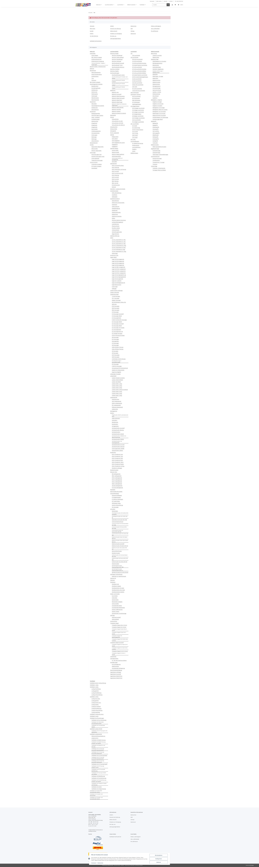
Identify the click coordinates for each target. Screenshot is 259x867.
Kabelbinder (114, 210)
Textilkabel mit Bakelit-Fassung (98, 740)
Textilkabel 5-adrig (94, 716)
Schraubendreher (96, 133)
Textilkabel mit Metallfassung (98, 776)
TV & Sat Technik (93, 162)
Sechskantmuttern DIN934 (118, 439)
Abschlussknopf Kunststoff (118, 63)
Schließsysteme (156, 160)
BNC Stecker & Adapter (97, 57)
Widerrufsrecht (113, 31)
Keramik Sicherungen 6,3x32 (98, 156)
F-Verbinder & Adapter (97, 164)
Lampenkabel (113, 376)
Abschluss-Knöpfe (114, 53)
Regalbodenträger (155, 148)
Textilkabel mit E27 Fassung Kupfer (99, 764)
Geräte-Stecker (115, 599)
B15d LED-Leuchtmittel (137, 59)
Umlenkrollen (113, 656)
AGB (132, 28)
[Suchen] (168, 4)
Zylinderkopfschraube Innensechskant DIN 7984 (117, 566)
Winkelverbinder (156, 94)
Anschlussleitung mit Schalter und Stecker (119, 77)
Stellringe (112, 615)
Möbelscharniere (156, 80)
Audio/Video (92, 53)
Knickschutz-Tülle (114, 255)
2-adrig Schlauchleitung (97, 694)
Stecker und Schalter (115, 594)
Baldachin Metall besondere (118, 96)
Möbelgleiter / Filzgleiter (156, 99)
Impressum (93, 862)
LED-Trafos (134, 86)
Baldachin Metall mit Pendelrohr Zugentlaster (119, 104)
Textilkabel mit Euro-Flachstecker (99, 720)
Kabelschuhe (115, 214)
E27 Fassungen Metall (117, 325)
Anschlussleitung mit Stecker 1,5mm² (118, 87)
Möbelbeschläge (154, 59)
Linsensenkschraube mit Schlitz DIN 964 (120, 534)
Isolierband (114, 204)
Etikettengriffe (156, 127)
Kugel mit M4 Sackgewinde (118, 261)
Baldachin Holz (115, 92)
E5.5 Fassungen (115, 339)
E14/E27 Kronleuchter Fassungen (119, 319)
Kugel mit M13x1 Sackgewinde (119, 271)
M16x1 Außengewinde (117, 481)
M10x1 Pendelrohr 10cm (117, 456)
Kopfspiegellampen (136, 104)
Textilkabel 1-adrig (94, 685)
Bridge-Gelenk (115, 136)
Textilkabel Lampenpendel (96, 734)
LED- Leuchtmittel (135, 123)
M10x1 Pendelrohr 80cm (117, 460)
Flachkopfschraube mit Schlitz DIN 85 (119, 517)
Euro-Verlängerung (116, 664)
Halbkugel (114, 288)
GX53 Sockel (135, 135)
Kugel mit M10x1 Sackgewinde (119, 269)
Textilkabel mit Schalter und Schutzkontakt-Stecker (96, 798)
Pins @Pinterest (154, 31)
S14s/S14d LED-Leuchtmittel (138, 90)
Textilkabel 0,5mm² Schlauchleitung (98, 683)
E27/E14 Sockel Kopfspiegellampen (140, 77)
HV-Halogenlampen (135, 106)
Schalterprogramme (96, 131)
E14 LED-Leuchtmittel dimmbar (139, 63)
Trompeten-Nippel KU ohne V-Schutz (119, 654)
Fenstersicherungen (157, 158)
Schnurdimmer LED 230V (117, 123)
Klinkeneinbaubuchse (96, 59)
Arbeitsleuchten (115, 399)
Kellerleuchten (95, 121)
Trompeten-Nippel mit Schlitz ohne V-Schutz (120, 640)
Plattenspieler (95, 94)
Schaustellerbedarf (114, 493)
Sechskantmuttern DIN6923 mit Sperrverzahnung (119, 436)
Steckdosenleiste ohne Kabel (118, 590)
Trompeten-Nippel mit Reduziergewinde (117, 636)
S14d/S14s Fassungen (117, 366)
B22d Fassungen (115, 308)
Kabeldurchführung (114, 235)
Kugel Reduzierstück (116, 284)
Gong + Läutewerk (96, 117)
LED (131, 53)
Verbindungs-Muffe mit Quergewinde (117, 159)
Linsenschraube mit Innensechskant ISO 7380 (120, 524)
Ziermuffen (114, 161)
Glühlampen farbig (116, 503)
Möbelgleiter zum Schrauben (159, 111)
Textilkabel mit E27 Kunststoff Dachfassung (98, 770)
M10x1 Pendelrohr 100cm (117, 462)
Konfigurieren (158, 858)
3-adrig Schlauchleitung (97, 710)
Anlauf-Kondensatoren (97, 74)
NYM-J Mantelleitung (116, 192)
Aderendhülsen (115, 200)
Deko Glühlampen (135, 92)
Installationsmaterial (115, 198)
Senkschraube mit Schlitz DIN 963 (119, 561)
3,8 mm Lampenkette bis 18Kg (118, 243)
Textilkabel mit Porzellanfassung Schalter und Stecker (99, 780)
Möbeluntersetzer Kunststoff (159, 115)
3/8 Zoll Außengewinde (117, 485)
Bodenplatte (113, 115)
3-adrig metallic (95, 704)
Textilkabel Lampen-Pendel (96, 728)
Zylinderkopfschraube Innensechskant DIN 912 (117, 569)
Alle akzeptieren (158, 855)
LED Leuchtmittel (134, 57)
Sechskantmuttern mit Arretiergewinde (117, 442)
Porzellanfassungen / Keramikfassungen (116, 361)
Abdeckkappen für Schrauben (159, 61)
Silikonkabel (114, 196)
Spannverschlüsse (157, 90)
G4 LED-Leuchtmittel (136, 78)
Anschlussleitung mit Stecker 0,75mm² (118, 81)
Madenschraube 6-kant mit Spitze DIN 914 (119, 537)
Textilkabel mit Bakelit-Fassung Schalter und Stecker (98, 742)
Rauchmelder (95, 129)
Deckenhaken (115, 511)
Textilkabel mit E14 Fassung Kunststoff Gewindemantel (98, 749)
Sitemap (132, 31)
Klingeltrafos (94, 127)
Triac (93, 78)
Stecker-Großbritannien (117, 609)
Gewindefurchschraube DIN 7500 (119, 519)
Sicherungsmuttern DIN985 (118, 448)
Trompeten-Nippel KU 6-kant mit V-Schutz (120, 645)
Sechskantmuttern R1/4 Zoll (118, 444)
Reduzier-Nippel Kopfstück (118, 154)
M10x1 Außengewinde (117, 477)
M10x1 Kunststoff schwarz (118, 165)
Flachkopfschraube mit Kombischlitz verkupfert (120, 513)
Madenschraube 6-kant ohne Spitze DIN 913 (120, 541)
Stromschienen (113, 621)
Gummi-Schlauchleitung (117, 505)
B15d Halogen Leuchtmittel (138, 108)
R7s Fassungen (115, 364)
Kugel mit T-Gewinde (116, 280)
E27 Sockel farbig (116, 501)
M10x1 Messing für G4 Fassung (119, 169)
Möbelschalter (156, 57)
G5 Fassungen (115, 351)
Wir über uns (113, 36)
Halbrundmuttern (116, 418)
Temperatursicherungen (97, 160)
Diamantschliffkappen (117, 495)
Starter (133, 151)
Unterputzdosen (115, 230)
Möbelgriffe (153, 121)
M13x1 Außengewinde (117, 479)
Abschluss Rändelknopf (117, 59)
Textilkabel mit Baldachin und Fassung (98, 746)
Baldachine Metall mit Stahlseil (119, 113)
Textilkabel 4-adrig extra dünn (97, 714)
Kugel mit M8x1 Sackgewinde (118, 267)
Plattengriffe (155, 137)
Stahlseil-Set (113, 578)
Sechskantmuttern (116, 432)
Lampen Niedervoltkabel (117, 379)
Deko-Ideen (94, 103)
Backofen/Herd (95, 86)
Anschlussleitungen (114, 73)
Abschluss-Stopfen (114, 71)
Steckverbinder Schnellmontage (119, 613)
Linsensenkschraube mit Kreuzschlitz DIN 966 (117, 531)
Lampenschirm (95, 738)
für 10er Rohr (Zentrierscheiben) (119, 660)
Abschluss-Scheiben (114, 69)
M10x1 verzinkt (115, 171)
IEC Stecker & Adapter (96, 166)
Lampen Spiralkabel (116, 381)
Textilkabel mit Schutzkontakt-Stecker (98, 726)
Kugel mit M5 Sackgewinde (118, 263)
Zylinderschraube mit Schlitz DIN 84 (120, 572)
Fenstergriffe (155, 129)
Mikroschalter (95, 148)
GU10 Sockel (135, 131)
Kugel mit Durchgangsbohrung (119, 275)
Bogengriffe (155, 123)
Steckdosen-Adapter (116, 586)
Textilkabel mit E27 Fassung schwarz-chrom (98, 766)
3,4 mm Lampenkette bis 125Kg (119, 251)
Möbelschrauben (156, 82)
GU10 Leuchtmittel (136, 120)
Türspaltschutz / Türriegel (158, 162)
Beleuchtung (154, 53)
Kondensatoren (95, 76)
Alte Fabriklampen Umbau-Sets (119, 302)
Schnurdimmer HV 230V (117, 121)
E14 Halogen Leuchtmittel (138, 110)
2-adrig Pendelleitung (96, 692)
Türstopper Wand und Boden (159, 170)
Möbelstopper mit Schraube (159, 113)
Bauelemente (93, 70)
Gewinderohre (113, 163)
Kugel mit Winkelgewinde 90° (118, 282)
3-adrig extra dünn (96, 698)
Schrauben (112, 509)
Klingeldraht (94, 123)
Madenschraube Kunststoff (118, 543)
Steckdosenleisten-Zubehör (118, 592)
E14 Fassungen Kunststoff (118, 314)
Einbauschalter (113, 129)
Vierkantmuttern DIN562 (117, 450)
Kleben (113, 218)
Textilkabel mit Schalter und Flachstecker (96, 794)
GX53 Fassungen (115, 357)
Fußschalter (114, 597)
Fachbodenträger (156, 150)
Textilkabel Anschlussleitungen (97, 718)
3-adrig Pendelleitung (96, 708)
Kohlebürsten (95, 90)
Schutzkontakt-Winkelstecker (118, 607)
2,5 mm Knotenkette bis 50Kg (118, 249)
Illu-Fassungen (115, 507)
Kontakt (165, 1)
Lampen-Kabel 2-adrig (117, 385)
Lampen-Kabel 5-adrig (117, 393)
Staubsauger (94, 96)
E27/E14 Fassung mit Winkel (118, 335)
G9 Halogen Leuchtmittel (137, 116)
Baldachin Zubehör (116, 111)
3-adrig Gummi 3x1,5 (96, 702)
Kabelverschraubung (116, 216)
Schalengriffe (156, 139)
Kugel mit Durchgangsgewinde (119, 276)
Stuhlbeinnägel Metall (158, 119)
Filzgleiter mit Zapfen (157, 105)
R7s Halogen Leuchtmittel (138, 121)
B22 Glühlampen (136, 98)
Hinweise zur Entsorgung (116, 33)
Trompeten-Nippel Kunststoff (117, 642)
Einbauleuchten (113, 127)
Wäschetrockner (95, 97)
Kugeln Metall (113, 257)
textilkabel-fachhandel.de (95, 41)
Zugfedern (155, 97)
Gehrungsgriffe (156, 133)
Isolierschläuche (115, 206)
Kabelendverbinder (116, 212)
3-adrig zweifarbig (96, 712)
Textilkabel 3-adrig (94, 696)
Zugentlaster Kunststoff (115, 674)
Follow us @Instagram (156, 26)
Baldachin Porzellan (116, 109)
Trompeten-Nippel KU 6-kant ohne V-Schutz (119, 648)
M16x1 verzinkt (115, 179)
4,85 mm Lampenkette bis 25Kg (119, 245)
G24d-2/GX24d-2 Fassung (117, 347)
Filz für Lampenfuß (114, 132)
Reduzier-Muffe (115, 152)
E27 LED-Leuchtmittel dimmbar (139, 69)
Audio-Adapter (95, 55)
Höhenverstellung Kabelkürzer (98, 736)
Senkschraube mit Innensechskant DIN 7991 (119, 555)
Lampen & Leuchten (157, 55)
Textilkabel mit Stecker (97, 786)
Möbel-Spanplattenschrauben (159, 146)
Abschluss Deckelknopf (117, 55)
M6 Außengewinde (116, 474)
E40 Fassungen (115, 337)
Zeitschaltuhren (95, 109)
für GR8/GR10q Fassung (137, 143)
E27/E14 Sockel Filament (137, 129)
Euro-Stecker (115, 595)
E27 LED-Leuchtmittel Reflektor (139, 71)
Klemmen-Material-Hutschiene (119, 220)
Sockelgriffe (155, 140)
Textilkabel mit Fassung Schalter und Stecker (99, 773)
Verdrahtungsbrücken (117, 232)
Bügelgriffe (155, 125)
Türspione (155, 164)
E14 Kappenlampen (116, 497)
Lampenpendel (113, 397)
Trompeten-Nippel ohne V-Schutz (119, 625)
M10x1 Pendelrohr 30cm (117, 458)
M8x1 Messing (115, 181)
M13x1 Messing (115, 175)
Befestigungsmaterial (157, 63)
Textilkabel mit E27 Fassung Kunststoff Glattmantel (98, 761)
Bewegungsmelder (96, 113)
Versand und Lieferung (115, 28)
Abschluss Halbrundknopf (118, 57)
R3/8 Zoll (114, 187)
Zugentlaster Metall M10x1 (116, 676)
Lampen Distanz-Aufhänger (116, 290)
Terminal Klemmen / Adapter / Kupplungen (98, 64)
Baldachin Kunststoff (116, 94)
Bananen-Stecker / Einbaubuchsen (98, 66)
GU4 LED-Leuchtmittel (137, 82)
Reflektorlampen (134, 153)
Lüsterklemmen (115, 224)
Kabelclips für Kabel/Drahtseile (119, 576)
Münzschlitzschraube (117, 551)
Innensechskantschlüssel (117, 521)
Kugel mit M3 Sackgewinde (118, 259)
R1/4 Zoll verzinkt (116, 185)
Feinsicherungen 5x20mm (97, 115)
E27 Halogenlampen (136, 114)
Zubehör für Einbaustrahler (118, 370)
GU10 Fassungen (115, 355)
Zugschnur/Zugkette (116, 372)
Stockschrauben (115, 563)
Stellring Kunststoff (116, 617)
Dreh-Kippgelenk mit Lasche (118, 142)
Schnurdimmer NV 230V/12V (118, 125)
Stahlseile (112, 580)
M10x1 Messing (115, 167)
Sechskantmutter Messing (118, 430)
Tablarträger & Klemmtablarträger (160, 154)
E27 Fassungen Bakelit (117, 321)
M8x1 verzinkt (115, 183)
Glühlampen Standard (136, 94)
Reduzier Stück (113, 472)
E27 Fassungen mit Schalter (118, 327)
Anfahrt (171, 1)
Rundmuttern (115, 424)
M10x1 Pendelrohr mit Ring (118, 466)
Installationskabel (95, 119)
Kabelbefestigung (116, 208)
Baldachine (112, 90)
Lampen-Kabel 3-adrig (117, 387)
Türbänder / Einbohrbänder (159, 168)
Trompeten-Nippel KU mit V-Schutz (120, 651)
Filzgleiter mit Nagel (157, 101)
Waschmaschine (95, 99)
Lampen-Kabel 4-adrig (117, 391)
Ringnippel (112, 489)
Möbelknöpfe (156, 135)
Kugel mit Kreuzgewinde (117, 278)
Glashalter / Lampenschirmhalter (117, 189)
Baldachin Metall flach (117, 100)
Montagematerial (156, 86)
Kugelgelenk (114, 146)
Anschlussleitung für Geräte (118, 75)
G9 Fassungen (115, 353)
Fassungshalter (115, 341)
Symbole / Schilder (157, 92)
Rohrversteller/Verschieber (116, 491)
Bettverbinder (156, 65)
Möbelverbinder (156, 84)
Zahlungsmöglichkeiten (115, 38)
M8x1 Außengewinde (116, 476)
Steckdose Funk (115, 584)
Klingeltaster (94, 125)
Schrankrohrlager (157, 88)
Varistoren (94, 80)
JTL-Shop (252, 865)
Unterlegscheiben (114, 658)
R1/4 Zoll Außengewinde (117, 487)
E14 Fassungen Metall (117, 316)
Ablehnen (158, 862)
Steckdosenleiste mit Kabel (118, 588)
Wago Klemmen (115, 233)
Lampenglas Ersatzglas (115, 374)
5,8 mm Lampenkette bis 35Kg (118, 247)
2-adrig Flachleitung (96, 689)
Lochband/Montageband (117, 222)
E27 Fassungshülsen (116, 329)
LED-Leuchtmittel (136, 55)
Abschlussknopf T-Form (117, 65)
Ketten (111, 237)
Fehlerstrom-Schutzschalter (118, 202)
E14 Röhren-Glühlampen (117, 499)
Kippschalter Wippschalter (98, 146)
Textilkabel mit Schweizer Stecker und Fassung (99, 784)
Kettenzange (115, 253)
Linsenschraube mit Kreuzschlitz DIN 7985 (119, 527)
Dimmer (112, 117)
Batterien (92, 68)
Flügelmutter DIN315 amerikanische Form (120, 415)
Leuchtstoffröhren (136, 147)
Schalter (92, 144)
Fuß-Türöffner (156, 131)
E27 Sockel (134, 125)
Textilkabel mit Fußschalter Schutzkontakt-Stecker (98, 722)
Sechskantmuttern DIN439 (118, 434)
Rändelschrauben (114, 470)
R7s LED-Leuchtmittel (137, 88)
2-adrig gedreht (95, 690)
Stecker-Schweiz (115, 611)
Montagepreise (113, 411)
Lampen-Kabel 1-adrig (117, 383)
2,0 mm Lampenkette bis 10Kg (118, 239)
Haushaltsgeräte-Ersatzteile (96, 84)
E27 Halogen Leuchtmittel (138, 112)
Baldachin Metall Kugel (117, 102)
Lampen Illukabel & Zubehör (118, 377)
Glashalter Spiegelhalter (158, 69)
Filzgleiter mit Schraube (158, 103)
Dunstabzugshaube (96, 88)
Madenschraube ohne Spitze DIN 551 (119, 548)
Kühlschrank (94, 92)
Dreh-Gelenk (115, 138)
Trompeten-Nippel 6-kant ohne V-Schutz (119, 629)
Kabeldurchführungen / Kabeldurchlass (158, 71)
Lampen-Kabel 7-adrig (117, 395)
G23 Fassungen (115, 345)
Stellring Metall (115, 619)
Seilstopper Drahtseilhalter (116, 574)
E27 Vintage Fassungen (117, 333)
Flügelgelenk (115, 144)
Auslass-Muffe (115, 150)
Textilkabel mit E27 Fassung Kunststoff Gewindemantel (98, 758)
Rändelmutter (115, 422)
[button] (172, 4)
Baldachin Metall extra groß (118, 98)
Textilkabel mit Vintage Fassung (99, 788)
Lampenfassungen (114, 294)
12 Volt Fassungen (116, 296)
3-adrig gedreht (95, 700)
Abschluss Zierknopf (116, 61)
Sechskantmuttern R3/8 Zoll (118, 446)
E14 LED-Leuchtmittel (137, 61)
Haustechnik (93, 101)
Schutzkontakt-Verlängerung (118, 668)
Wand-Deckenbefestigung (116, 670)
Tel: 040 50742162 (179, 1)
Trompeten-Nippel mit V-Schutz (119, 627)
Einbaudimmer (115, 119)
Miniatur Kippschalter (96, 150)
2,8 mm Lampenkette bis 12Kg (118, 241)
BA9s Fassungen (115, 310)
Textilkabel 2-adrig (94, 687)
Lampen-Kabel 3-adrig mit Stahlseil (120, 389)
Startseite (152, 1)
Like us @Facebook (155, 28)
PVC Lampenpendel (116, 405)
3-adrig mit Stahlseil (96, 706)
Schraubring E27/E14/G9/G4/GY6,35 (120, 368)
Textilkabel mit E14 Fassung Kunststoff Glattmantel (98, 752)
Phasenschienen (115, 226)
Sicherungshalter (95, 158)
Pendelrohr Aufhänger (117, 468)
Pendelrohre (113, 452)
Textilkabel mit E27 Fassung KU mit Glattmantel (99, 731)
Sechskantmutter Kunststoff (118, 428)
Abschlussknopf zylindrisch (118, 67)
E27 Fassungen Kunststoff (118, 323)
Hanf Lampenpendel (116, 401)
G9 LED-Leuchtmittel (136, 80)
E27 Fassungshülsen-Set (117, 331)
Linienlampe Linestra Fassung (118, 359)
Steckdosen (112, 582)
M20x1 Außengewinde (117, 483)
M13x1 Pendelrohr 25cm (117, 454)
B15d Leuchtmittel (136, 96)
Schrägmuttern (115, 426)
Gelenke (112, 134)
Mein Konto (159, 1)
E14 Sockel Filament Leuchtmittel (139, 65)
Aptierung (114, 304)
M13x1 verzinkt (115, 177)
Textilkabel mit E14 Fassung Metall (99, 755)
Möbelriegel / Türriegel (158, 76)
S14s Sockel (134, 137)
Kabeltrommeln (115, 666)
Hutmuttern (114, 420)
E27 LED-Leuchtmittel (137, 67)
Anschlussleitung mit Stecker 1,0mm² (118, 84)
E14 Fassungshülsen (116, 317)
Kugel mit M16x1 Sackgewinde (119, 273)
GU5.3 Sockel (135, 133)
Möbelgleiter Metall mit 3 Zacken (160, 109)
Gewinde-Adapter (114, 148)
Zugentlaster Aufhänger (115, 672)
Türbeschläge (154, 166)
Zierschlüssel (156, 96)
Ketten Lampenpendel (117, 403)
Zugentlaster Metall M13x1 (116, 678)
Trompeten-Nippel (114, 623)
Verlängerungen (114, 662)
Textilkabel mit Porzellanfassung (99, 778)
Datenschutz (100, 862)
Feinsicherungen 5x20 (96, 154)
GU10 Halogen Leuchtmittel (138, 118)
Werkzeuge (94, 137)
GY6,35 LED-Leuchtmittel (137, 84)
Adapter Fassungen (116, 300)
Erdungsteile (113, 130)
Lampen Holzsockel (114, 292)
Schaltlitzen (114, 194)
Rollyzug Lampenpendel (117, 407)
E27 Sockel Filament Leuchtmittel (139, 75)
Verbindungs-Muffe (116, 156)
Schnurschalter (115, 603)
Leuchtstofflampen (135, 141)
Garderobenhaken (157, 67)
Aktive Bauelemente (96, 72)
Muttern (112, 413)
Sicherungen (94, 135)
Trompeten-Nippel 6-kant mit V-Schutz (119, 633)
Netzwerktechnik (93, 142)
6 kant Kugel (114, 286)
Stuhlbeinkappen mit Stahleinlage (160, 117)
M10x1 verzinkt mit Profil (117, 173)
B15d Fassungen (115, 306)
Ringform (134, 149)
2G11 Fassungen (115, 298)
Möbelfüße (155, 74)
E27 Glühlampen (136, 102)
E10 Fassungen (115, 312)
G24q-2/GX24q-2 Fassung (117, 349)
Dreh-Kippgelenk (116, 140)
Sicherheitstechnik (155, 156)
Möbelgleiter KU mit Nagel (159, 107)
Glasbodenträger (156, 152)
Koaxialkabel (94, 168)
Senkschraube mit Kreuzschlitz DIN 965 (120, 559)
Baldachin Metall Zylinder (117, 107)
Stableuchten (115, 409)
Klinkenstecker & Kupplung (98, 61)
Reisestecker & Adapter (117, 601)
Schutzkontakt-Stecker (117, 605)
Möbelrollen (155, 78)
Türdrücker (155, 142)
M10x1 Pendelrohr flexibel (118, 464)
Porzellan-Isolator (116, 228)
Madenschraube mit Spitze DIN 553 (120, 545)
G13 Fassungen (115, 343)
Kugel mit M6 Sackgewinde (118, 265)
